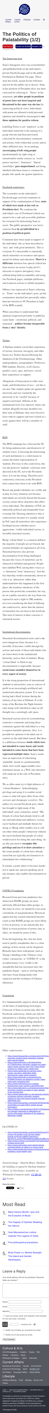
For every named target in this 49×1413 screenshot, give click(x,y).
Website (6, 1311)
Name (5, 1302)
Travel (5, 1383)
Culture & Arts (13, 1348)
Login (4, 1390)
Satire (24, 1358)
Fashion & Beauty (10, 1380)
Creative (23, 1352)
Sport (25, 1369)
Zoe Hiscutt (8, 46)
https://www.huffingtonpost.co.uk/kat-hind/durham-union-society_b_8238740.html (26, 1084)
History (5, 1355)
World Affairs (35, 1372)
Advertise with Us (36, 1390)
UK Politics (7, 1372)
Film (38, 1352)
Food (21, 1380)
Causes (26, 1366)
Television (33, 1358)
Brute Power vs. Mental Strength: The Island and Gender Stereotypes (25, 1256)
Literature (14, 1355)
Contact (36, 20)
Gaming (28, 1380)
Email (5, 1307)
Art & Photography (10, 1352)
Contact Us (6, 1391)
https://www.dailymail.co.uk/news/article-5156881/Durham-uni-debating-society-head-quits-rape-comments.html (27, 1079)
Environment (36, 1366)
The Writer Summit (19, 1391)
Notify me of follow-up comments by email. (23, 1330)
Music (23, 1355)
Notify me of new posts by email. (19, 1335)
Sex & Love (38, 1380)
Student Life (37, 46)
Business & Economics (12, 1366)
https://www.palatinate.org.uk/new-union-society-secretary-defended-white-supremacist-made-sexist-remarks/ (25, 1073)
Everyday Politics (20, 1372)
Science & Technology (12, 1369)
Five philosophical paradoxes (23, 1242)
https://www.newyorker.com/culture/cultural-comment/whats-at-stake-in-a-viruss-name (26, 1146)
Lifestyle (9, 1376)
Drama (31, 1352)
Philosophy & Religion (11, 1358)
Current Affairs (13, 1362)
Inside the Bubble (23, 46)
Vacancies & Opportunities (18, 1390)
